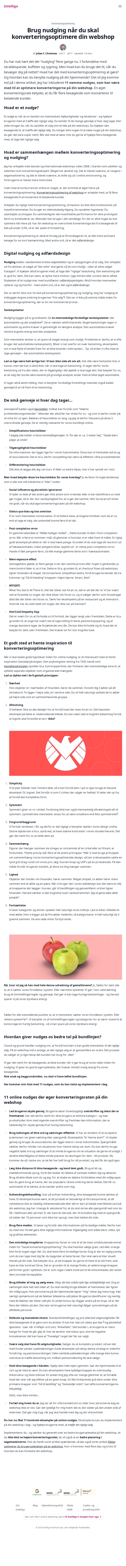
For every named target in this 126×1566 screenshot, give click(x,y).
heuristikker (41, 409)
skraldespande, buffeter (22, 67)
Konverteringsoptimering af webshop (60, 192)
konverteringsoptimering (87, 72)
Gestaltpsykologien (16, 666)
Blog (35, 1505)
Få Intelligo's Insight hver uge (83, 1516)
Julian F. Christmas (46, 53)
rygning (51, 67)
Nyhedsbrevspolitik (52, 1505)
